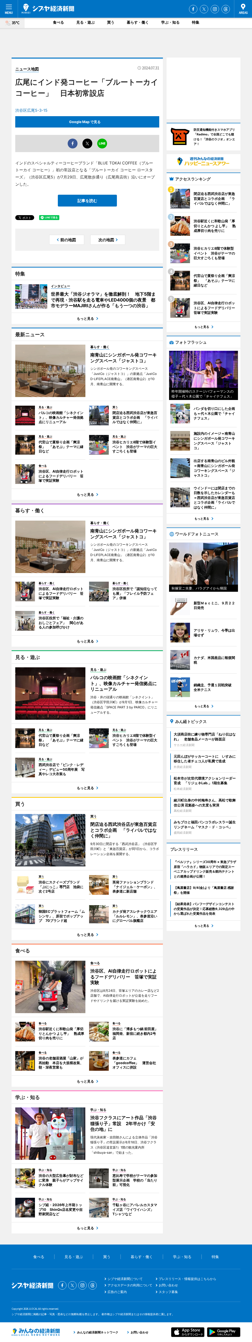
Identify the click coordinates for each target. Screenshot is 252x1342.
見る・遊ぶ (85, 22)
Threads (225, 9)
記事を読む (87, 200)
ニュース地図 (27, 68)
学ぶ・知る (170, 22)
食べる (58, 22)
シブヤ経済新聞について (125, 1279)
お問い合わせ (168, 1285)
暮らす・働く (138, 22)
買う (110, 22)
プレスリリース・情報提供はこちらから (187, 1279)
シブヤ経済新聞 (48, 9)
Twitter (204, 9)
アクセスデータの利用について (130, 1285)
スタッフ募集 (168, 1292)
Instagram (215, 9)
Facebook (193, 9)
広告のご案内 (117, 1292)
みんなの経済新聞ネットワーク (36, 1332)
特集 (195, 22)
